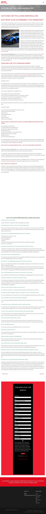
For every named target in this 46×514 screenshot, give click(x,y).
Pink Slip (20, 67)
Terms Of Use (30, 510)
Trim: (15, 406)
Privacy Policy (35, 510)
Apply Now (38, 496)
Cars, (12, 155)
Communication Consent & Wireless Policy (32, 511)
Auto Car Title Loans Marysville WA (27, 75)
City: (15, 420)
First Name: (16, 427)
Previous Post (4, 373)
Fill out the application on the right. (15, 142)
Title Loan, (31, 30)
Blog (36, 498)
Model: (15, 402)
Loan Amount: (16, 413)
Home (37, 493)
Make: (15, 399)
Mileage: (15, 409)
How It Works (38, 499)
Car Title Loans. (32, 159)
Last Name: (16, 430)
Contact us (3, 159)
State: (15, 423)
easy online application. (11, 161)
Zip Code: (16, 416)
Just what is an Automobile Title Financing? (22, 20)
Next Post (42, 373)
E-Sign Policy (42, 511)
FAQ (36, 501)
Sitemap (40, 510)
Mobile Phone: (16, 437)
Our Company (38, 495)
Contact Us (38, 502)
